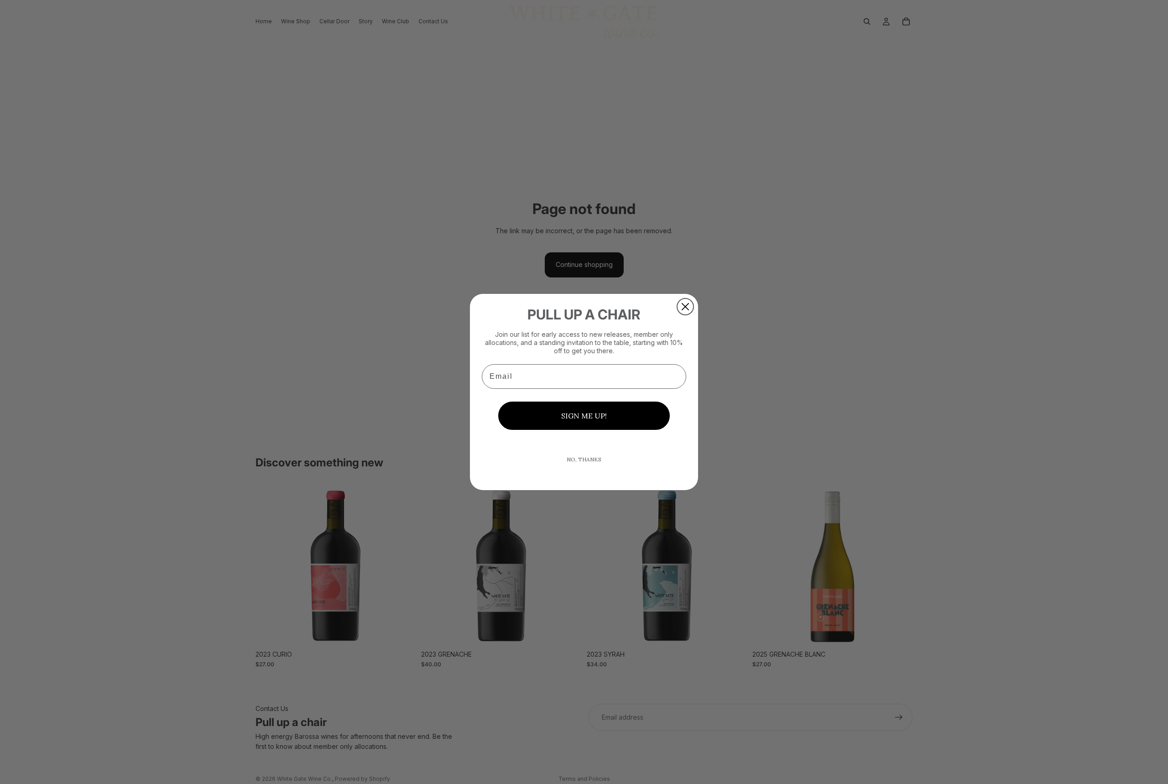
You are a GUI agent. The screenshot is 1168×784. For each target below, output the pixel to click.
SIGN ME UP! (584, 415)
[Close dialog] (685, 306)
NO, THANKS (584, 459)
